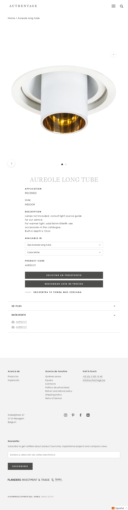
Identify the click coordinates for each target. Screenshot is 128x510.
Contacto (50, 383)
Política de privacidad (57, 387)
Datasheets (19, 315)
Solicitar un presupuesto (64, 275)
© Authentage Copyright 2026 (20, 497)
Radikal (37, 497)
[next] (11, 163)
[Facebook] (80, 415)
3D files (17, 306)
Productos (13, 376)
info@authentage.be (94, 380)
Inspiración (13, 380)
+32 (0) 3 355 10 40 (92, 376)
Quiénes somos (53, 376)
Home (11, 18)
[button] (119, 508)
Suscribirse (20, 466)
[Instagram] (65, 415)
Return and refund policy (58, 391)
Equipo (49, 380)
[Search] (121, 6)
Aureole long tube (29, 18)
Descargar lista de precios (64, 284)
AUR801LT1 (21, 327)
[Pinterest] (73, 415)
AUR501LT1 (21, 321)
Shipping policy (53, 394)
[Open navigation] (113, 6)
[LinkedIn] (88, 415)
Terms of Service (53, 398)
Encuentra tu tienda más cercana (58, 292)
